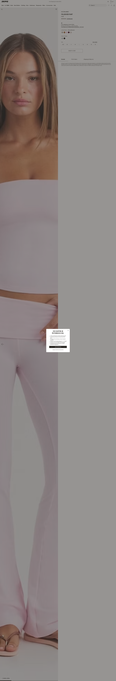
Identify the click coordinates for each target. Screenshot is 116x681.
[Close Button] (68, 330)
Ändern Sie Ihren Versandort (58, 349)
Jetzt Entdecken (58, 346)
